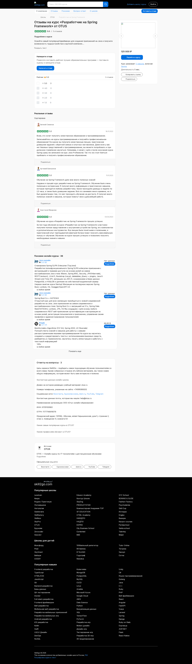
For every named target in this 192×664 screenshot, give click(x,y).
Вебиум (37, 555)
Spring (124, 66)
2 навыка (140, 64)
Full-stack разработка (43, 599)
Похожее (66, 11)
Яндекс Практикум (42, 502)
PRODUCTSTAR (83, 505)
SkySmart (38, 552)
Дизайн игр (82, 629)
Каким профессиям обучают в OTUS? (54, 432)
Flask (121, 632)
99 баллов (81, 549)
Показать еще (75, 351)
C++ (120, 586)
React (121, 599)
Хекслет (38, 535)
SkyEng (80, 502)
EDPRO (80, 525)
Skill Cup (122, 508)
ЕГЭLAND (81, 552)
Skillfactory (39, 515)
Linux (79, 586)
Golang (122, 579)
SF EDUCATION (83, 512)
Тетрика (122, 549)
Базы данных (40, 589)
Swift (36, 629)
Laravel (122, 612)
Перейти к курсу (133, 57)
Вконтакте (58, 394)
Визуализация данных (86, 609)
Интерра (123, 512)
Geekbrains (39, 512)
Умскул (122, 552)
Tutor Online (124, 545)
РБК (86, 655)
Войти (153, 4)
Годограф (81, 555)
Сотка (121, 555)
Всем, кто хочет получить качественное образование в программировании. (71, 136)
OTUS (52, 17)
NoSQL (37, 639)
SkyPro (37, 521)
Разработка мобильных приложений (50, 612)
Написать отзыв (45, 68)
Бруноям (38, 528)
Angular (122, 602)
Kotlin (36, 626)
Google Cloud (82, 596)
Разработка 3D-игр (85, 636)
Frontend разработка (43, 569)
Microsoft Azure (83, 592)
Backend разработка (43, 586)
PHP (121, 592)
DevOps (37, 636)
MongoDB (81, 572)
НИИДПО (81, 518)
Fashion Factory (126, 502)
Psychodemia (124, 505)
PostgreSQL (82, 576)
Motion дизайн (83, 626)
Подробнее (109, 264)
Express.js (123, 626)
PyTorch (80, 619)
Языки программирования (130, 576)
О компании (41, 11)
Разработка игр (83, 622)
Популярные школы (45, 490)
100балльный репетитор (87, 545)
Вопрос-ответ (79, 11)
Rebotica (80, 559)
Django (122, 619)
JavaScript (38, 579)
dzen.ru (82, 394)
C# (120, 572)
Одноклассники (71, 394)
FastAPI (122, 606)
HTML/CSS (39, 576)
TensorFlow (82, 616)
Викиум (122, 518)
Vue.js (121, 609)
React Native (124, 636)
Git (35, 582)
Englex (121, 515)
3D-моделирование (85, 639)
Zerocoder (38, 531)
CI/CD (79, 582)
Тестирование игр (85, 632)
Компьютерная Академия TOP (90, 508)
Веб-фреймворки (126, 596)
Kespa (36, 498)
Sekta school (124, 528)
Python (80, 606)
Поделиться (45, 162)
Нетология (39, 508)
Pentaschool (124, 525)
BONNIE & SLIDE (126, 498)
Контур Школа (83, 498)
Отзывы (54, 11)
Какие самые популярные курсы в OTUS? (55, 425)
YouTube (90, 394)
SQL (78, 612)
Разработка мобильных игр (46, 616)
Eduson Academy (84, 495)
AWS (79, 599)
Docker (37, 596)
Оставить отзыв (149, 11)
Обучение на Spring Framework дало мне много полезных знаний (66, 180)
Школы (43, 17)
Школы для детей (44, 540)
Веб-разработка (41, 606)
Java (121, 582)
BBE (78, 535)
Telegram (99, 394)
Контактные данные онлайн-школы (53, 380)
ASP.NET (123, 629)
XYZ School (124, 495)
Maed (121, 535)
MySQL (80, 579)
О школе (93, 11)
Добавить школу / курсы (136, 4)
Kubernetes (81, 569)
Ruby (121, 589)
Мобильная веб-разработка (46, 609)
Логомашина (40, 505)
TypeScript (39, 572)
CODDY (37, 559)
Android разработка (43, 619)
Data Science (82, 602)
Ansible (80, 589)
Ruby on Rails (124, 622)
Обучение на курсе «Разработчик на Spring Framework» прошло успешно (70, 221)
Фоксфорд (39, 545)
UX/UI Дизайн (40, 632)
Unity (121, 569)
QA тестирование (42, 592)
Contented (81, 531)
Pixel (36, 549)
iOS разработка (41, 622)
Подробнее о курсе (43, 36)
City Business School (85, 528)
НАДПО (80, 521)
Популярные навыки (45, 564)
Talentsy (122, 531)
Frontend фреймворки (44, 602)
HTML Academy (83, 515)
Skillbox (37, 518)
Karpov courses (125, 521)
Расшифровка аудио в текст (45, 657)
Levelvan (38, 495)
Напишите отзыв (44, 56)
